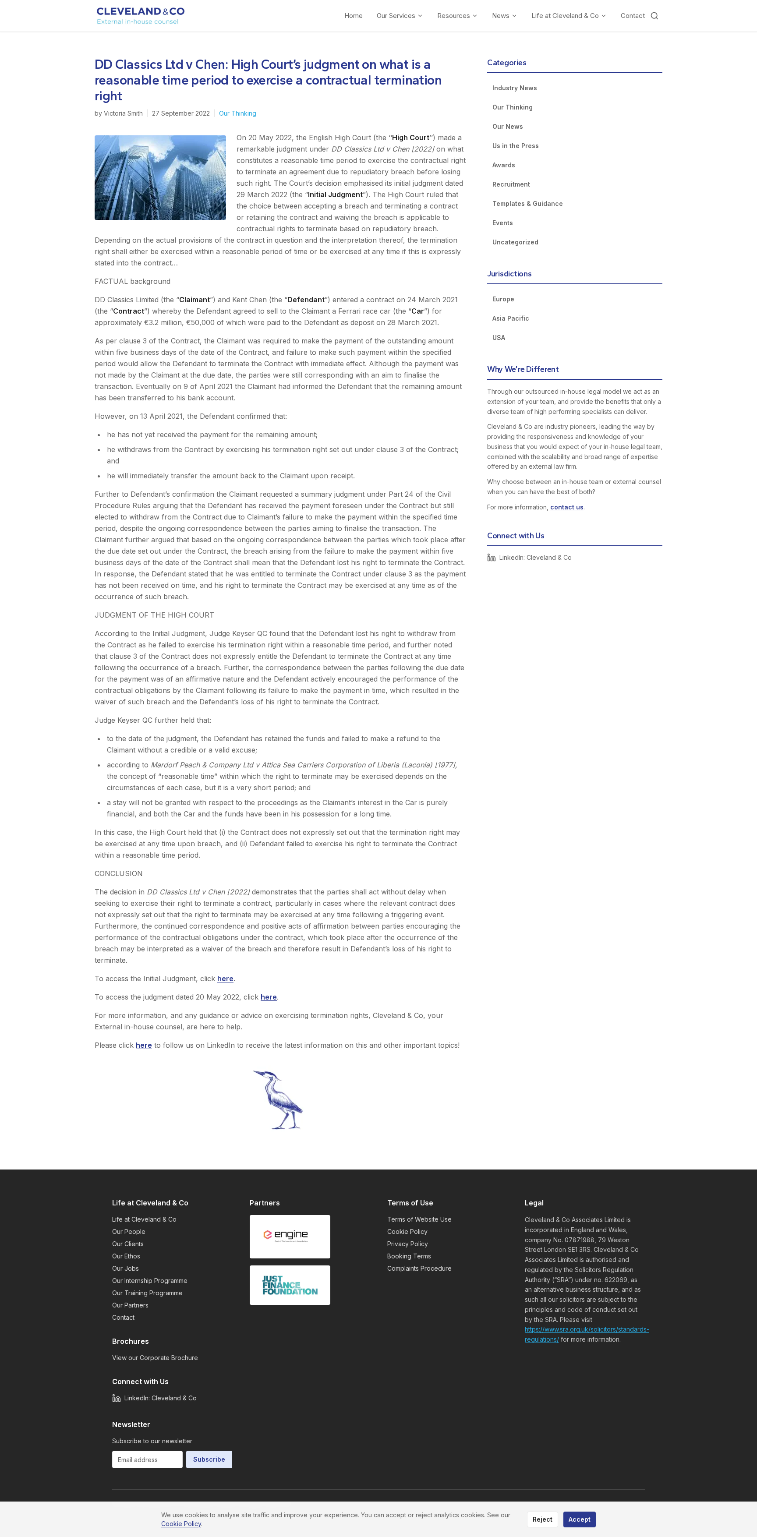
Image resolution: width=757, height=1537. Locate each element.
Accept (580, 1519)
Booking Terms (409, 1256)
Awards (503, 165)
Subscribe (209, 1459)
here (225, 978)
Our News (507, 126)
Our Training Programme (147, 1293)
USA (498, 337)
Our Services (396, 15)
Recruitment (511, 184)
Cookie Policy (407, 1231)
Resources (453, 15)
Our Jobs (125, 1268)
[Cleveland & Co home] (141, 16)
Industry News (514, 88)
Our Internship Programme (149, 1280)
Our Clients (128, 1243)
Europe (503, 299)
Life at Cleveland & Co (565, 15)
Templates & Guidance (527, 203)
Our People (128, 1231)
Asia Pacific (510, 318)
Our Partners (130, 1305)
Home (353, 15)
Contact (633, 15)
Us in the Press (515, 145)
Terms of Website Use (419, 1219)
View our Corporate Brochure (155, 1357)
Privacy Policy (407, 1243)
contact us (567, 507)
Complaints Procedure (419, 1268)
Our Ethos (126, 1256)
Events (502, 222)
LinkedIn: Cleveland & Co (535, 557)
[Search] (654, 16)
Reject (542, 1519)
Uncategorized (515, 242)
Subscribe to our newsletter (152, 1441)
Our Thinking (237, 113)
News (500, 15)
